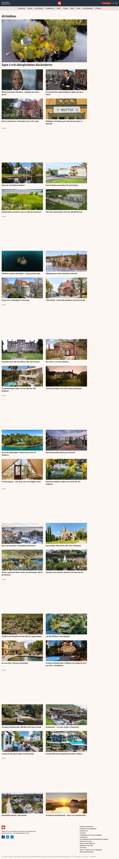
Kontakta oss (84, 831)
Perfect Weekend (88, 8)
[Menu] (116, 3)
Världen (30, 8)
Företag (65, 8)
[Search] (113, 3)
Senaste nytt (21, 8)
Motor (72, 8)
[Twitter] (7, 837)
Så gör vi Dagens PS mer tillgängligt (91, 850)
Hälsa (78, 8)
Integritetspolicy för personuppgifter (91, 835)
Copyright (83, 833)
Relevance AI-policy (86, 841)
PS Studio (98, 8)
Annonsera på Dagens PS (87, 843)
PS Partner (83, 847)
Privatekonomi (50, 8)
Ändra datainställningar (86, 852)
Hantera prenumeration (86, 826)
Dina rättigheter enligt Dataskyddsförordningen (94, 839)
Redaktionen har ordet (86, 845)
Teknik (58, 8)
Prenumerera (106, 3)
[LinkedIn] (12, 837)
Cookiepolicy (84, 837)
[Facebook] (3, 837)
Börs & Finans (39, 8)
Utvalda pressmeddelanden (88, 829)
